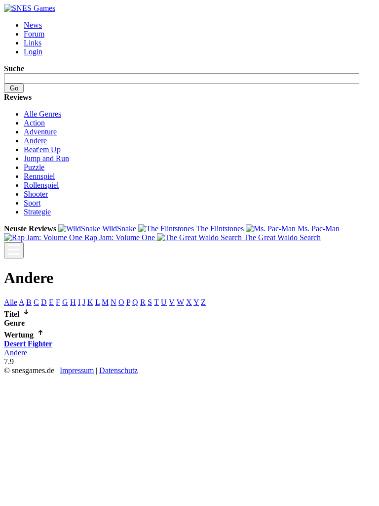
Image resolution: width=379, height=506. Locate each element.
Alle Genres (42, 114)
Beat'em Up (42, 149)
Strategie (37, 212)
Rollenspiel (41, 185)
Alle (10, 302)
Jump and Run (46, 158)
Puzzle (34, 167)
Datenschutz (118, 370)
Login (33, 51)
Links (32, 43)
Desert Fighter (28, 343)
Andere (35, 140)
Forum (34, 34)
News (33, 25)
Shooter (36, 194)
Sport (32, 203)
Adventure (40, 131)
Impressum (77, 370)
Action (34, 123)
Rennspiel (39, 176)
